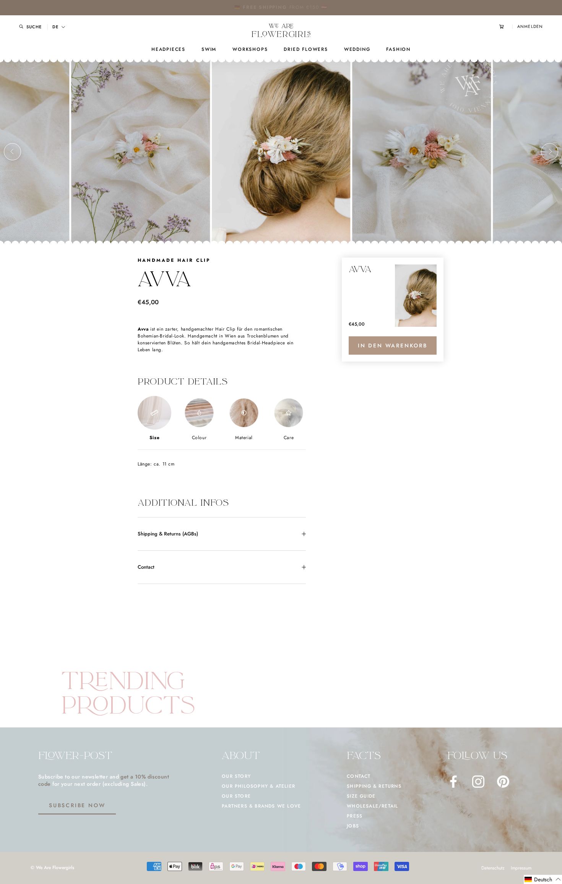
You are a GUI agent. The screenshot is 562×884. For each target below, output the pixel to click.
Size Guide (361, 796)
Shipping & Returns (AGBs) (168, 533)
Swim (208, 49)
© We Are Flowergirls (52, 867)
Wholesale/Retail (372, 806)
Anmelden (530, 26)
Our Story (236, 776)
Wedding (357, 49)
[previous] (12, 151)
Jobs (353, 826)
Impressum (521, 868)
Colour (199, 437)
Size (154, 437)
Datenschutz (493, 868)
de (55, 27)
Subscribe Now (77, 805)
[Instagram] (478, 781)
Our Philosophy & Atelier (258, 786)
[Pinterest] (503, 781)
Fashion (398, 49)
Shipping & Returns (374, 786)
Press (354, 816)
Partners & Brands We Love (261, 806)
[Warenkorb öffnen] (506, 26)
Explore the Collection (305, 7)
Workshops (250, 49)
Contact (146, 567)
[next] (549, 151)
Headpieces (168, 49)
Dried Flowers (306, 49)
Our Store (236, 796)
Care (289, 437)
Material (244, 437)
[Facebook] (453, 781)
